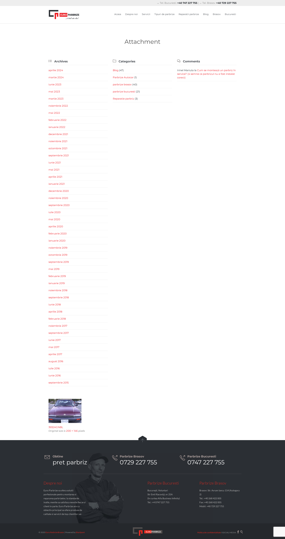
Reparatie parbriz (123, 98)
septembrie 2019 (58, 261)
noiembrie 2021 (57, 141)
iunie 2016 (54, 375)
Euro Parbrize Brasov (55, 532)
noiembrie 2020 (58, 198)
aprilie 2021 (55, 176)
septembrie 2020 (59, 205)
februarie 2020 (57, 233)
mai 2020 (54, 219)
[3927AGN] (142, 411)
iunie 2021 (54, 162)
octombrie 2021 (57, 148)
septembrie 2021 (58, 155)
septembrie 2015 (58, 382)
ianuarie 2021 (56, 183)
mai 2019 (53, 269)
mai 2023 (54, 91)
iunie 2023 (54, 84)
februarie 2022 (57, 120)
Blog (115, 70)
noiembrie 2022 (58, 105)
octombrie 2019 (57, 254)
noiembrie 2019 (57, 247)
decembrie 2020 (58, 190)
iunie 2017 (54, 340)
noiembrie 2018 (57, 290)
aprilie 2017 (55, 354)
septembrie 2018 (58, 297)
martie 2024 (56, 77)
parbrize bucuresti (124, 91)
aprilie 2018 (55, 311)
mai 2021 (53, 169)
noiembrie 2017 (57, 325)
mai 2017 (53, 347)
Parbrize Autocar (123, 77)
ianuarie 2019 (56, 283)
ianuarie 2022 (56, 127)
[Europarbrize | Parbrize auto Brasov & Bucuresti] (64, 14)
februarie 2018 (57, 318)
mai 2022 (54, 112)
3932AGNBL (55, 427)
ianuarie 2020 (56, 240)
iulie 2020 (54, 212)
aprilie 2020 (55, 226)
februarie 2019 (57, 276)
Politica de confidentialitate (209, 532)
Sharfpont (80, 532)
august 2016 (55, 361)
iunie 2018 (54, 304)
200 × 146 (72, 430)
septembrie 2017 (58, 332)
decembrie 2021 (58, 134)
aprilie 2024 (55, 70)
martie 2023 (55, 98)
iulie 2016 (54, 368)
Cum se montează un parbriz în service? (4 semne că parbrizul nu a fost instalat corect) (206, 74)
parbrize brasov (122, 84)
